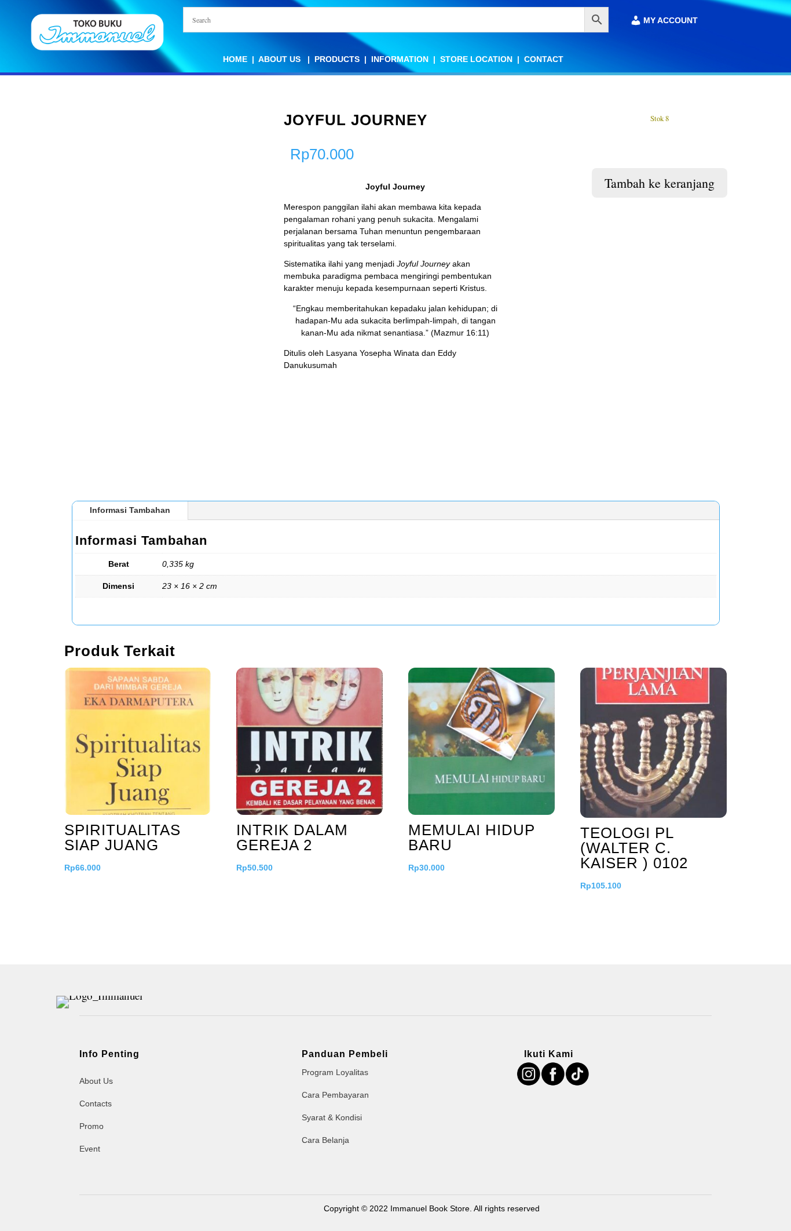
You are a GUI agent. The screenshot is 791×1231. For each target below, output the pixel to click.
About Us (280, 59)
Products (337, 59)
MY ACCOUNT (670, 20)
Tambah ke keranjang (660, 182)
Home (235, 59)
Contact (543, 59)
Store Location (476, 59)
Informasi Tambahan (130, 510)
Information (400, 59)
